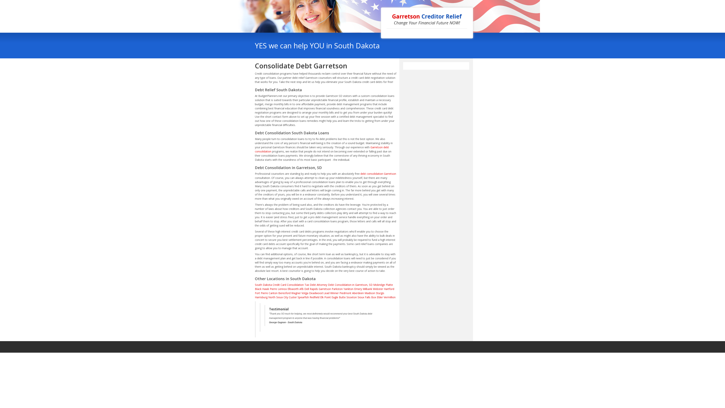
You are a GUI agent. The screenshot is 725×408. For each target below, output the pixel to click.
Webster (378, 289)
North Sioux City (278, 297)
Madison (370, 293)
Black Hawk (262, 289)
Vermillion (390, 297)
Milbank (367, 289)
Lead (326, 293)
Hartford (389, 289)
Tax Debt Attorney (316, 285)
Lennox (282, 289)
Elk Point (325, 297)
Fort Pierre (261, 293)
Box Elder (377, 297)
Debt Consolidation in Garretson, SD (350, 285)
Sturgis (380, 293)
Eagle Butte (339, 297)
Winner (334, 293)
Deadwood (316, 293)
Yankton (348, 289)
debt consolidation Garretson (378, 173)
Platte (389, 285)
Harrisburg (261, 297)
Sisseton (351, 297)
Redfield (314, 297)
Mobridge (379, 285)
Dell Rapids (311, 289)
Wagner (296, 293)
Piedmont (345, 293)
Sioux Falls (364, 297)
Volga (305, 293)
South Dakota (263, 285)
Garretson (325, 289)
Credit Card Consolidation (288, 285)
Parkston (337, 289)
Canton (273, 293)
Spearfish (303, 297)
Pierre (273, 289)
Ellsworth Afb (296, 289)
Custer (293, 297)
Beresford (284, 293)
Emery (358, 289)
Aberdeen (358, 293)
